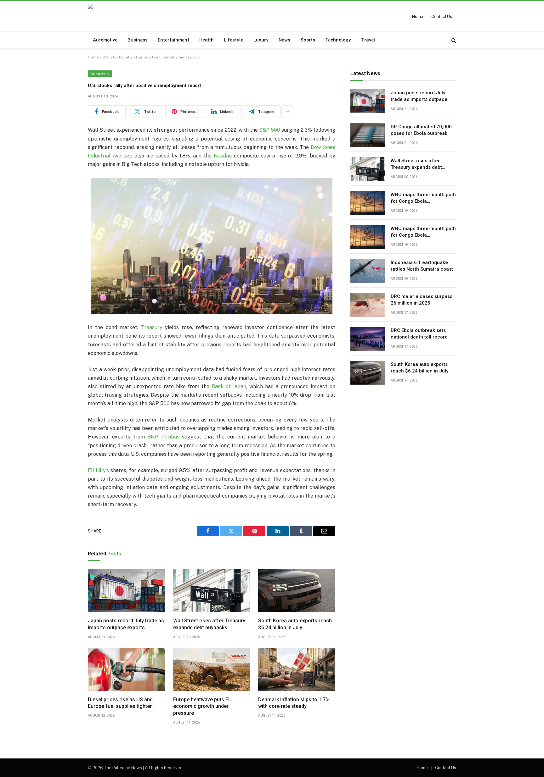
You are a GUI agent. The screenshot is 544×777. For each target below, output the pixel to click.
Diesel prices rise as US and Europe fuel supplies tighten (120, 703)
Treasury (151, 327)
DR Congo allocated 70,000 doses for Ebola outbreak (421, 130)
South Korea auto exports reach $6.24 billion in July (295, 624)
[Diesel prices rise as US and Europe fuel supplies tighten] (126, 669)
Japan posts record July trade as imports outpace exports (126, 624)
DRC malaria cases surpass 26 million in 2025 (421, 300)
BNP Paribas (163, 437)
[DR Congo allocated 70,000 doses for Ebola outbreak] (367, 135)
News (284, 39)
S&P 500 (269, 130)
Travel (368, 39)
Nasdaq (223, 156)
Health (206, 39)
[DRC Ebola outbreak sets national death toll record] (367, 339)
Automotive (105, 39)
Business (138, 39)
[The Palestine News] (130, 16)
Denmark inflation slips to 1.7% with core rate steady (294, 703)
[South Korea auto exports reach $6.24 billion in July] (296, 591)
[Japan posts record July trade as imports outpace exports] (126, 591)
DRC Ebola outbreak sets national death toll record (419, 334)
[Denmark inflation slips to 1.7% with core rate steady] (296, 669)
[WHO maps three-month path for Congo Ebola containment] (367, 203)
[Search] (453, 40)
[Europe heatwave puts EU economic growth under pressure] (211, 669)
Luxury (261, 39)
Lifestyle (233, 39)
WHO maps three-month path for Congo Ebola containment (423, 198)
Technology (338, 39)
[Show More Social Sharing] (287, 111)
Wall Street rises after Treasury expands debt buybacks (209, 624)
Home (417, 16)
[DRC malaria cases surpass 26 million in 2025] (367, 305)
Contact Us (441, 16)
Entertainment (173, 39)
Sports (307, 39)
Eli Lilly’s (98, 470)
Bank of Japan (229, 386)
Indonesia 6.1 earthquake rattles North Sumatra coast (422, 266)
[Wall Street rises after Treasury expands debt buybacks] (211, 591)
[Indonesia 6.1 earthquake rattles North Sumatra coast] (367, 271)
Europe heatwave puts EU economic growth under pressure (202, 706)
